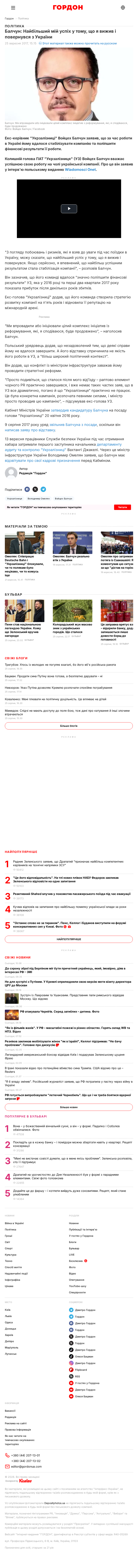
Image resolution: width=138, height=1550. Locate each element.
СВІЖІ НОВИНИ (18, 957)
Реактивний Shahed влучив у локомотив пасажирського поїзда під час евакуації (72, 894)
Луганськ (11, 1353)
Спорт (9, 1248)
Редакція (10, 1417)
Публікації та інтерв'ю (83, 1229)
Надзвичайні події (16, 1273)
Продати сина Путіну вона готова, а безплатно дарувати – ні (54, 676)
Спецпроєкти (77, 1292)
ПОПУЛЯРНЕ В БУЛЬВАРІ (26, 1116)
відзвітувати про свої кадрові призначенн (42, 460)
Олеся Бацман (84, 1356)
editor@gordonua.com (26, 1466)
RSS (77, 1376)
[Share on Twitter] (35, 490)
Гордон (9, 18)
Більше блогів (68, 725)
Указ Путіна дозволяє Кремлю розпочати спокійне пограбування (59, 687)
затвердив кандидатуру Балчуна (79, 410)
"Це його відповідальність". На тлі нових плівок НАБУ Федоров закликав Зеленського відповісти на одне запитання (66, 879)
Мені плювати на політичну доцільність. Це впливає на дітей (56, 699)
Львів (8, 1316)
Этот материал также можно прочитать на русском (79, 43)
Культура (10, 1254)
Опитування (76, 1279)
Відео (72, 1273)
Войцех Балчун (63, 498)
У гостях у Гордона (81, 1235)
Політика (23, 18)
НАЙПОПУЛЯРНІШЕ (21, 852)
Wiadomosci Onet (80, 169)
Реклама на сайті (16, 1423)
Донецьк (10, 1328)
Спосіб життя (13, 1267)
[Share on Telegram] (43, 490)
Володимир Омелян (39, 498)
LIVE (71, 1254)
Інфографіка (12, 1279)
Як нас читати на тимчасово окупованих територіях (19, 1440)
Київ (7, 1309)
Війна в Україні (14, 1223)
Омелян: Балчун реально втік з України (71, 558)
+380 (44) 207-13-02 (26, 1461)
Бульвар (13, 594)
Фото (72, 1267)
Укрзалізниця (14, 498)
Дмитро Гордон (85, 1309)
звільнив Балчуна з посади (73, 424)
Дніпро (9, 1341)
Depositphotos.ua (54, 1503)
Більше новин (69, 1107)
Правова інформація (18, 1429)
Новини (9, 1215)
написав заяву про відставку (30, 430)
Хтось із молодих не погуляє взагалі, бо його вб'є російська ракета (61, 664)
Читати (122, 507)
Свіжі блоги (16, 658)
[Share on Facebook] (27, 490)
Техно (8, 1260)
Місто (8, 1302)
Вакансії (10, 1410)
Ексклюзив (76, 1260)
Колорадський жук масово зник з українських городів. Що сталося (72, 628)
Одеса (9, 1322)
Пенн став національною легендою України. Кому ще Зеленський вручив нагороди (23, 630)
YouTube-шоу (77, 1286)
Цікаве (9, 1286)
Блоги (72, 1242)
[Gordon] (68, 8)
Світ (7, 1242)
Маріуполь (11, 1347)
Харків (9, 1334)
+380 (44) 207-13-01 (25, 1455)
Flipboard (81, 1369)
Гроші (8, 1235)
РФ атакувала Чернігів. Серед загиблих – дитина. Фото (60, 1011)
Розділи (74, 1215)
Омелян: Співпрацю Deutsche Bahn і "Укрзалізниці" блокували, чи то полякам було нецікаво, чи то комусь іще (24, 566)
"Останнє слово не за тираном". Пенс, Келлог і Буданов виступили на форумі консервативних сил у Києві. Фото (69, 924)
